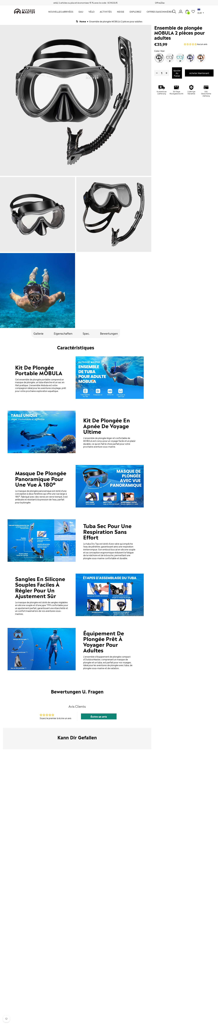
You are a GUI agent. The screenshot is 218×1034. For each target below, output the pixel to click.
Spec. (86, 333)
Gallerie (38, 333)
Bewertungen (109, 333)
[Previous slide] (57, 3)
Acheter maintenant (199, 72)
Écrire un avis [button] (99, 716)
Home (82, 21)
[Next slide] (161, 3)
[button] (190, 43)
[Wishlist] (193, 11)
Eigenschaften (63, 333)
